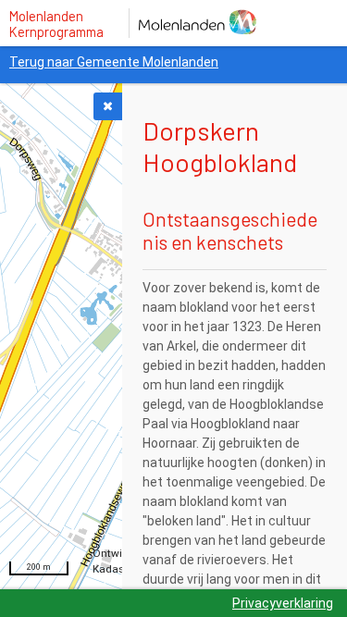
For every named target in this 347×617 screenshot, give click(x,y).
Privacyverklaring (282, 603)
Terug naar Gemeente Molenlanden (113, 62)
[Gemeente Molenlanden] (208, 23)
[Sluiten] (107, 106)
